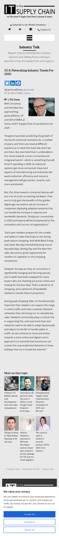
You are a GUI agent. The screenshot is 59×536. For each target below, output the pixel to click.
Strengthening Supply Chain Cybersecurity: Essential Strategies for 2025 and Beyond (42, 402)
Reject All (30, 529)
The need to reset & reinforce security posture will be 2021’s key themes (42, 441)
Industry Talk (48, 469)
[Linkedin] (12, 83)
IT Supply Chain (13, 469)
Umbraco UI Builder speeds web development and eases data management (11, 400)
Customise (29, 522)
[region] (29, 511)
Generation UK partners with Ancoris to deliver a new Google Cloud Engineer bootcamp (27, 402)
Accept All (29, 514)
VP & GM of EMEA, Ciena (19, 91)
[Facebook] (31, 29)
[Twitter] (9, 29)
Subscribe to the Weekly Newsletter (29, 24)
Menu (29, 37)
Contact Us (45, 29)
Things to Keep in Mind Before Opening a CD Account (11, 437)
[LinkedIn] (20, 29)
